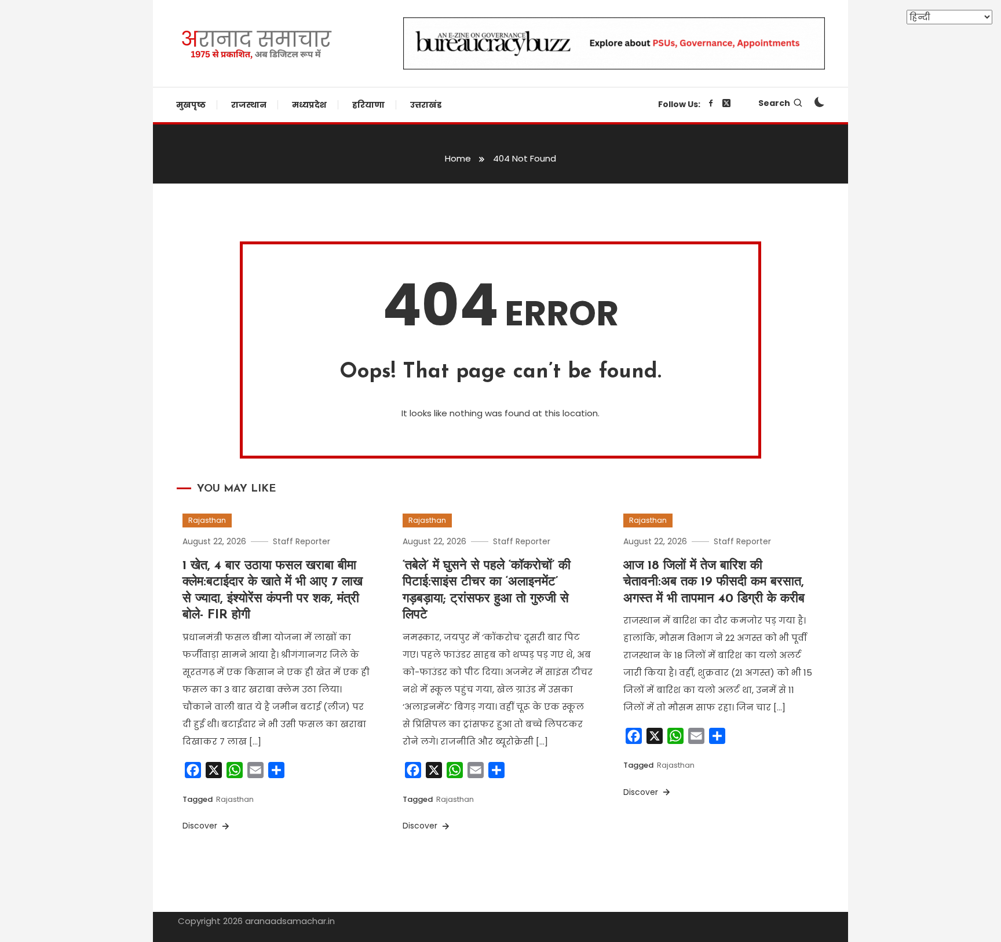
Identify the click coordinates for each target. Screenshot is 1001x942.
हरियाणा (368, 105)
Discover (201, 825)
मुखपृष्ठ (191, 105)
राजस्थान (248, 105)
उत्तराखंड (425, 105)
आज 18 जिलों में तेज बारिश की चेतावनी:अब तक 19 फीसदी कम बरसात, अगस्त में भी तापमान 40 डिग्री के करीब (714, 582)
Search (774, 103)
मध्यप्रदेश (309, 105)
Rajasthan (207, 520)
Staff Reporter (301, 541)
